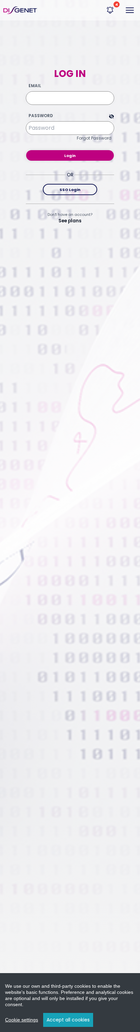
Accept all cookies (68, 1019)
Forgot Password (94, 138)
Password (41, 115)
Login (70, 155)
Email (35, 86)
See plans (70, 221)
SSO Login (70, 189)
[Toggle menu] (130, 10)
